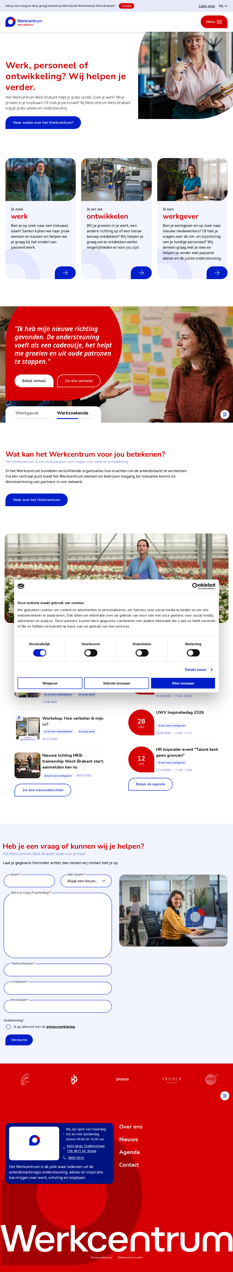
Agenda (129, 1152)
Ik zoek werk (87, 694)
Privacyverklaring (101, 1257)
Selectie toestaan (116, 683)
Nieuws (128, 1139)
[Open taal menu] (223, 5)
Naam (15, 874)
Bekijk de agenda (150, 784)
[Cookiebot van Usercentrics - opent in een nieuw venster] (195, 586)
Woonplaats (19, 1000)
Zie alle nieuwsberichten (42, 790)
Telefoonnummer (22, 963)
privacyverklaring (60, 1026)
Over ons (131, 1126)
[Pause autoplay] (224, 414)
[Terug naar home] (23, 22)
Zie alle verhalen (79, 380)
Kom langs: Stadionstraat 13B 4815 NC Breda (84, 1148)
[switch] (90, 652)
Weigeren (50, 683)
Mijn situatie (76, 874)
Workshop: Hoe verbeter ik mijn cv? (72, 721)
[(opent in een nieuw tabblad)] (25, 1080)
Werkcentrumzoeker (130, 1257)
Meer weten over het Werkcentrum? (43, 122)
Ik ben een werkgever (58, 776)
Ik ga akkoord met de (44, 1026)
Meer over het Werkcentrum (36, 499)
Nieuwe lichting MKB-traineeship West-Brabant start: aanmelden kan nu (73, 761)
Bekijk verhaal (34, 380)
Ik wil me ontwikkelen (58, 694)
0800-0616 (76, 1157)
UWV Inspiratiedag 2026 (180, 712)
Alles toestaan (183, 683)
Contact (127, 6)
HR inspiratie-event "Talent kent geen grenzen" (187, 752)
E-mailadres (18, 982)
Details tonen (195, 669)
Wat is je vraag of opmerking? (30, 893)
